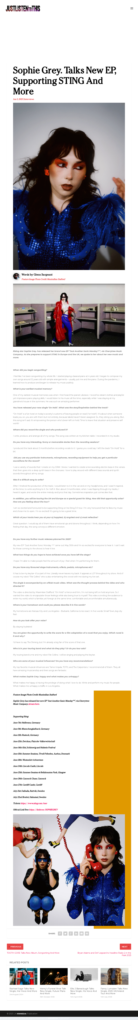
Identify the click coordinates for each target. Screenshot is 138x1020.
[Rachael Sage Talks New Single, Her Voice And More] (23, 976)
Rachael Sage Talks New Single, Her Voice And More (23, 989)
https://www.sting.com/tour (34, 803)
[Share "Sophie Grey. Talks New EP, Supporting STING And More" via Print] (87, 933)
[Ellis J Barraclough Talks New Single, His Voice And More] (84, 976)
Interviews (29, 99)
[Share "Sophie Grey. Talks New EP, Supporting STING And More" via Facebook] (60, 933)
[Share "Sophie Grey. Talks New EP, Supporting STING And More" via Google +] (70, 933)
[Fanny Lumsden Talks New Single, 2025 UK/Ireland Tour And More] (114, 976)
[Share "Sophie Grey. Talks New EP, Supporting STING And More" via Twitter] (65, 933)
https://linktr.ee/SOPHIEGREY (43, 809)
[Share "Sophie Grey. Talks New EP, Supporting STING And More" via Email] (81, 933)
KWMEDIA (21, 1014)
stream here (33, 704)
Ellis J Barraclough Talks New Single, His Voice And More (83, 991)
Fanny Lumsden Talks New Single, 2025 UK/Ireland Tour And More (114, 991)
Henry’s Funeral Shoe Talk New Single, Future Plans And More (53, 991)
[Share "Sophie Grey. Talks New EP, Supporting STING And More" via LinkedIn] (76, 933)
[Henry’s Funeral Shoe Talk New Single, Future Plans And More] (54, 976)
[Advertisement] (69, 37)
